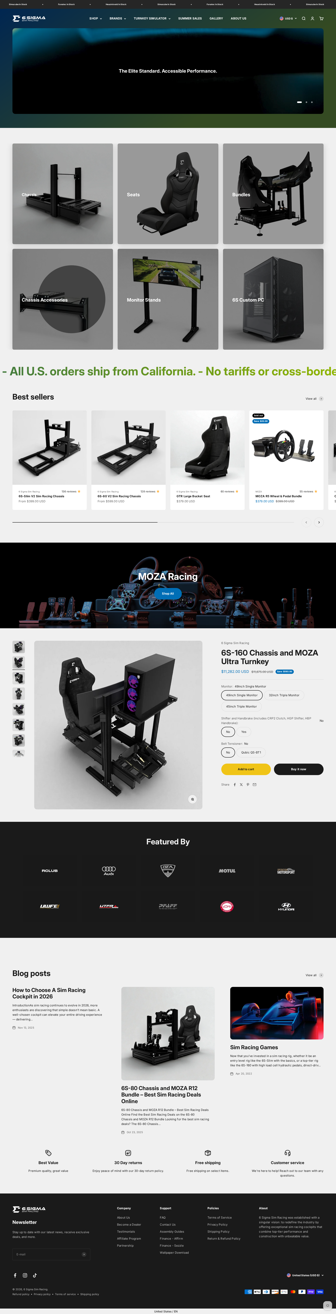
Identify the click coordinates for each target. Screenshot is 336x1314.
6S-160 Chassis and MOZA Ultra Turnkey (269, 657)
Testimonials (126, 1231)
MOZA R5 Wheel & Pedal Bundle (279, 496)
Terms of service (65, 1294)
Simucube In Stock (132, 4)
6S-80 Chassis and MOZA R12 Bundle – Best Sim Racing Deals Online (161, 1095)
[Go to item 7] (18, 741)
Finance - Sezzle (172, 1245)
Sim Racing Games (254, 1047)
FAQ (162, 1217)
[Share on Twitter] (241, 784)
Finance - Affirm (171, 1238)
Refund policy (20, 1294)
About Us (123, 1217)
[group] (168, 71)
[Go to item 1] (18, 647)
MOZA (259, 491)
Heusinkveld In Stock (81, 4)
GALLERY (216, 18)
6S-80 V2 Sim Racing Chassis (119, 496)
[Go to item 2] (18, 663)
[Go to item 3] (18, 679)
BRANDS (116, 18)
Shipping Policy (218, 1231)
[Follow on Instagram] (25, 1275)
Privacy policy (42, 1294)
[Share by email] (254, 784)
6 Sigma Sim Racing (29, 491)
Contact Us (168, 1224)
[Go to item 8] (18, 756)
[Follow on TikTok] (35, 1275)
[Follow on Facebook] (15, 1275)
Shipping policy (89, 1294)
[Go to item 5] (18, 710)
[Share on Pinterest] (248, 784)
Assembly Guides (172, 1231)
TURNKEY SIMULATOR (150, 18)
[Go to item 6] (18, 725)
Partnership (125, 1245)
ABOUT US (238, 18)
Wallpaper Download (174, 1252)
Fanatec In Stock (32, 4)
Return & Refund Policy (223, 1238)
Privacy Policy (217, 1224)
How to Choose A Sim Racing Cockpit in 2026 (49, 993)
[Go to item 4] (18, 694)
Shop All (168, 593)
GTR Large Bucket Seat (193, 496)
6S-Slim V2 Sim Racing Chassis (41, 496)
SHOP (93, 18)
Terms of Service (219, 1217)
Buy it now (298, 769)
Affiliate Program (129, 1238)
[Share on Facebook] (234, 784)
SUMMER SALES (190, 18)
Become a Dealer (129, 1224)
